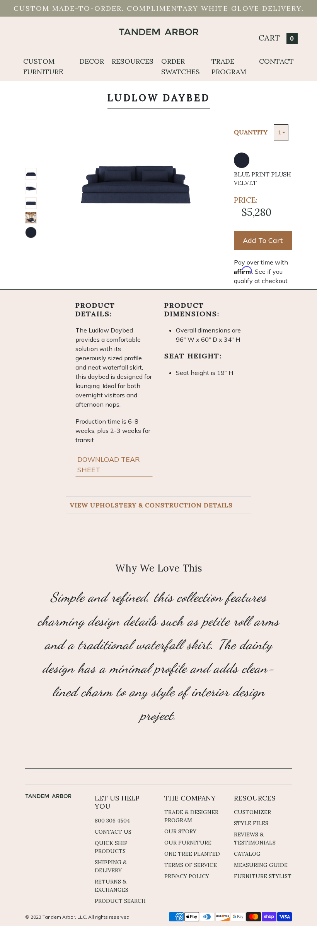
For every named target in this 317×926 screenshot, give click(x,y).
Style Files (251, 823)
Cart (276, 37)
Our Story (180, 831)
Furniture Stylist (262, 876)
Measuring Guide (261, 865)
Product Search (120, 900)
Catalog (247, 853)
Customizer (252, 812)
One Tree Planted (192, 853)
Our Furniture (187, 842)
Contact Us (113, 831)
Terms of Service (190, 865)
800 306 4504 (112, 820)
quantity (251, 132)
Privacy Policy (186, 876)
